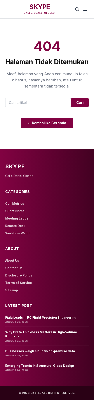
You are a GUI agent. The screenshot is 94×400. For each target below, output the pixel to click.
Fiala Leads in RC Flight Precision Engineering (40, 317)
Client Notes (14, 211)
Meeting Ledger (17, 218)
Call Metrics (14, 203)
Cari (80, 102)
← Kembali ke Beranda (47, 123)
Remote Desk (15, 226)
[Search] (77, 9)
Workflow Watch (18, 233)
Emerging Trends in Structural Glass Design (39, 365)
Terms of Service (18, 283)
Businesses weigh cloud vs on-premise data (40, 351)
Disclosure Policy (18, 275)
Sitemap (11, 290)
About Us (12, 260)
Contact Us (14, 268)
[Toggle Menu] (85, 9)
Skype (39, 6)
